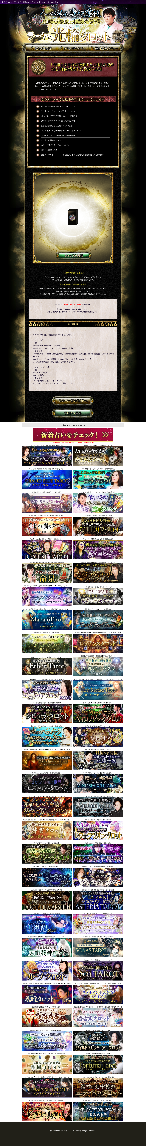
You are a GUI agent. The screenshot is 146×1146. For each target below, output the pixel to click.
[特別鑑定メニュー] (107, 48)
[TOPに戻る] (118, 36)
